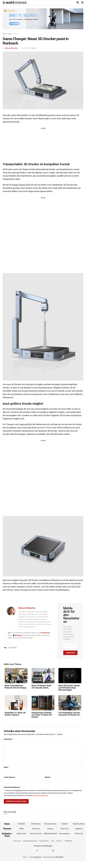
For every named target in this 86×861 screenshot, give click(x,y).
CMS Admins (59, 857)
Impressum (17, 841)
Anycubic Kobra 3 (19, 173)
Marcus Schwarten (11, 48)
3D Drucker (12, 647)
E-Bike (21, 829)
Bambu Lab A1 (42, 173)
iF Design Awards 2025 (20, 185)
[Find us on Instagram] (41, 850)
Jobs (52, 841)
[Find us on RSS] (53, 850)
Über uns (59, 841)
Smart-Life (64, 829)
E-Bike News (36, 824)
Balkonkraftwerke (50, 833)
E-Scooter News (50, 824)
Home (4, 34)
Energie (50, 829)
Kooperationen (43, 841)
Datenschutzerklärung (12, 787)
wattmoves (37, 857)
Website (48, 777)
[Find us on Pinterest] (45, 850)
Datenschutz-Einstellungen (43, 846)
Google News (45, 633)
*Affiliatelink (68, 841)
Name (7, 767)
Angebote (78, 829)
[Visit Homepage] (15, 2)
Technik (16, 34)
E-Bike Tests (21, 833)
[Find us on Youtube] (49, 850)
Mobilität (21, 824)
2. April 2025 (25, 48)
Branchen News (79, 824)
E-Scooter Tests (36, 833)
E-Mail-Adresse (10, 777)
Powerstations (64, 833)
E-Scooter (36, 829)
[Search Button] (77, 2)
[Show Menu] (82, 2)
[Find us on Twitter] (37, 850)
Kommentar (9, 739)
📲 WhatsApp (17, 635)
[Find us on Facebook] (33, 850)
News (10, 34)
